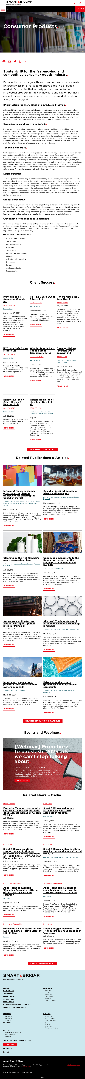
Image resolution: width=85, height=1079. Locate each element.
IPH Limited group (73, 1065)
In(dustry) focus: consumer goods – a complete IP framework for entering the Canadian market (19, 494)
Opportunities (10, 1034)
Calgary (48, 998)
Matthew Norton (62, 362)
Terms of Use (8, 1002)
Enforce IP (9, 1018)
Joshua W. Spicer (18, 503)
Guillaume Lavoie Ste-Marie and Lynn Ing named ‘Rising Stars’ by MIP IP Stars (22, 931)
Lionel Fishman (30, 502)
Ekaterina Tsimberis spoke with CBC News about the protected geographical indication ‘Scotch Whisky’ (22, 811)
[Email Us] (80, 3)
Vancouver (49, 996)
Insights (46, 1014)
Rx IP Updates (50, 1018)
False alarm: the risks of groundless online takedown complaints (60, 684)
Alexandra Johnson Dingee (63, 497)
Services (7, 1014)
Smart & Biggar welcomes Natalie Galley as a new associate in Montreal (58, 810)
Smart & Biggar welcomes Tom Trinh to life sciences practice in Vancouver (62, 931)
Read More (9, 335)
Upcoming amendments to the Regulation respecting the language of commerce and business (61, 561)
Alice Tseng (7, 898)
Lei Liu (66, 857)
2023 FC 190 (62, 357)
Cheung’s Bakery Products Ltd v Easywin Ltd (66, 350)
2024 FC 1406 (36, 303)
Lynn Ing (75, 857)
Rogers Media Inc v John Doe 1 (68, 297)
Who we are (8, 991)
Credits (42, 1077)
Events (47, 1024)
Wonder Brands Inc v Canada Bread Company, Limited (42, 350)
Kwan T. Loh (61, 360)
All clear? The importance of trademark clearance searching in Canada (61, 623)
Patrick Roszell (58, 857)
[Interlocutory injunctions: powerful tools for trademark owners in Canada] (22, 667)
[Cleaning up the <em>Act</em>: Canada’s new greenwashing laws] (22, 542)
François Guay (8, 309)
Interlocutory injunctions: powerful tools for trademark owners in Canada (20, 684)
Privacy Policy (9, 996)
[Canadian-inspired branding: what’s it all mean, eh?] (62, 475)
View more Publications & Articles (42, 721)
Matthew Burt (70, 360)
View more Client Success (42, 449)
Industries (7, 1022)
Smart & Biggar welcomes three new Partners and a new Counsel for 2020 (62, 851)
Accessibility (9, 993)
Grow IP (8, 1020)
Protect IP (8, 1016)
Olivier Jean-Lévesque (46, 413)
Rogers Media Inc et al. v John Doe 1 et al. (41, 402)
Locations (80, 9)
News (47, 1022)
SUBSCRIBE (10, 1044)
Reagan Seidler (35, 306)
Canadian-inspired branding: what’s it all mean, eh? (60, 492)
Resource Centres (51, 1028)
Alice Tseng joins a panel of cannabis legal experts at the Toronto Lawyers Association (60, 890)
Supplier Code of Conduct (14, 1007)
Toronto (48, 992)
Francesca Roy (59, 568)
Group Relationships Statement (16, 1004)
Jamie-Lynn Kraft (59, 629)
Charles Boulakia (19, 502)
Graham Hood (48, 857)
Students (8, 1036)
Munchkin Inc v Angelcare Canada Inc (14, 299)
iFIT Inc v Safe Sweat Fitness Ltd (42, 297)
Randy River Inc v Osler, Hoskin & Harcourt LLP (13, 402)
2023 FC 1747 (9, 354)
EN (8, 9)
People (6, 988)
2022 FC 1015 (9, 408)
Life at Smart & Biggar (13, 1032)
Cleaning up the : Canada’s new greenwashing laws (21, 559)
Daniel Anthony (59, 690)
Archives (48, 1026)
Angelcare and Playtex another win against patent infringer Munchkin (19, 623)
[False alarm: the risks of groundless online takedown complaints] (62, 667)
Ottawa (48, 990)
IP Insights (49, 1016)
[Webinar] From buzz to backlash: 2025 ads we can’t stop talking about (42, 754)
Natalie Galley (48, 816)
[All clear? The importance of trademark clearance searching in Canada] (62, 606)
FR (12, 9)
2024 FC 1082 (62, 303)
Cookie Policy (9, 999)
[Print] (3, 61)
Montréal (48, 994)
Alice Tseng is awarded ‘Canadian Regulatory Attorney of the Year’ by (21, 891)
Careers (6, 1030)
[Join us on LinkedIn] (74, 3)
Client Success (50, 1020)
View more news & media (42, 964)
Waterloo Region (51, 1000)
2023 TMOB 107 (36, 357)
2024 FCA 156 (9, 305)
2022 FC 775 (35, 408)
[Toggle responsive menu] (3, 9)
